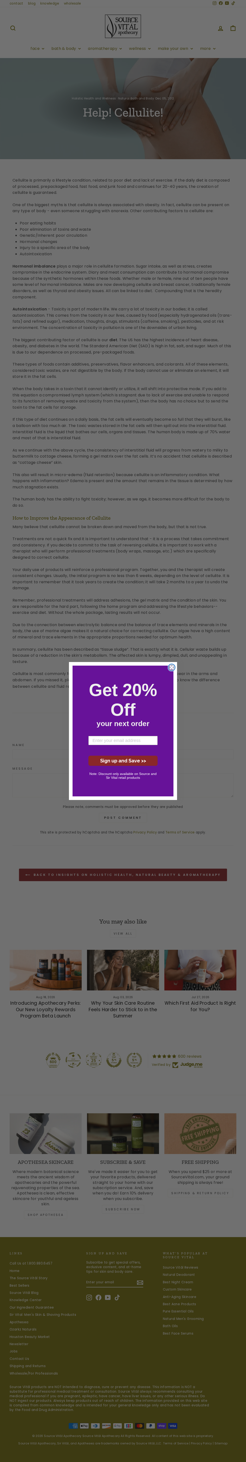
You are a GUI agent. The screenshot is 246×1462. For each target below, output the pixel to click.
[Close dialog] (171, 667)
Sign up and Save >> (123, 761)
